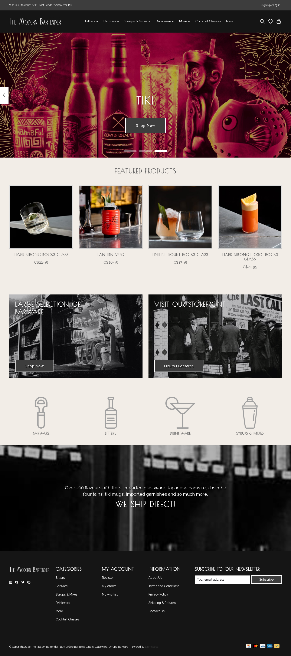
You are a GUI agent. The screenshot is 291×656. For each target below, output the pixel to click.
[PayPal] (277, 647)
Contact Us (156, 611)
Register (108, 577)
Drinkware (180, 433)
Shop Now (145, 125)
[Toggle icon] (262, 21)
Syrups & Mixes (250, 433)
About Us (155, 577)
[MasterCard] (255, 647)
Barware (41, 433)
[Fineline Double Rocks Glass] (180, 217)
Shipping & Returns (162, 602)
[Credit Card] (248, 647)
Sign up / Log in (271, 5)
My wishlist (110, 594)
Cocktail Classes (208, 21)
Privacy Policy (158, 594)
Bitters (110, 433)
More (59, 611)
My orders (109, 586)
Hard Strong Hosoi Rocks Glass (250, 256)
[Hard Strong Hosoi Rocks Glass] (250, 217)
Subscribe (266, 579)
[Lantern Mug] (110, 217)
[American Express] (269, 647)
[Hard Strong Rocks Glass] (41, 217)
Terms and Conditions (163, 586)
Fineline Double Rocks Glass (180, 254)
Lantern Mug (111, 254)
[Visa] (262, 647)
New (229, 21)
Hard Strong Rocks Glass (41, 254)
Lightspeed (151, 646)
